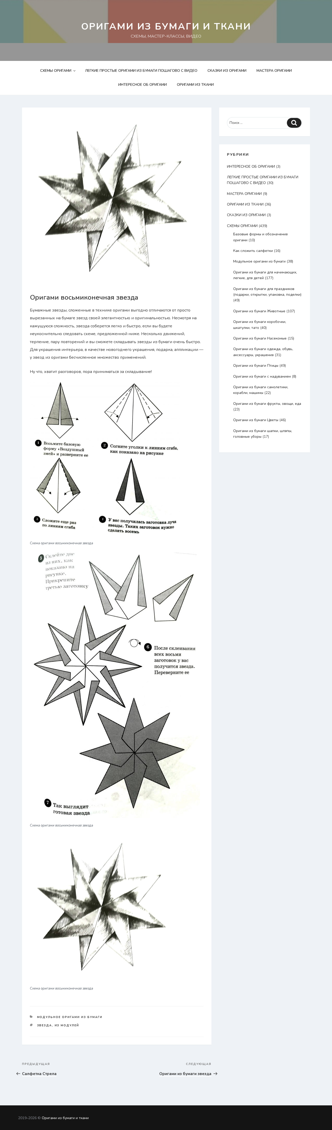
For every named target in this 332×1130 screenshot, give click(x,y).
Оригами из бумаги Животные (259, 311)
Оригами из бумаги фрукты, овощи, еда (267, 403)
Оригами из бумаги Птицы (255, 365)
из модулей (67, 1025)
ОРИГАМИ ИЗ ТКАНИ (195, 84)
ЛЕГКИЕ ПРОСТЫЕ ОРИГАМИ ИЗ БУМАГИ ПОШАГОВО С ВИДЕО (141, 70)
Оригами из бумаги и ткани (166, 26)
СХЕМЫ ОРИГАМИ (55, 70)
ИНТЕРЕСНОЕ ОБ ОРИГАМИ (142, 84)
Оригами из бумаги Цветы (255, 420)
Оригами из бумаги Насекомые (260, 338)
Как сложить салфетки (253, 250)
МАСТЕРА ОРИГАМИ (274, 70)
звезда (44, 1025)
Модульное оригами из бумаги (70, 1017)
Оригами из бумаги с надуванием (262, 376)
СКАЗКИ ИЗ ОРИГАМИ (227, 70)
